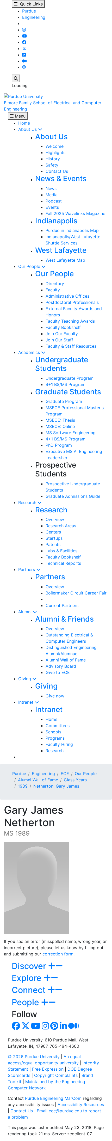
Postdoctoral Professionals (72, 302)
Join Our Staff (59, 339)
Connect (30, 990)
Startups (54, 538)
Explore (27, 978)
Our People (29, 266)
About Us (28, 129)
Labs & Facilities (61, 550)
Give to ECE (58, 672)
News (51, 188)
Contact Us (57, 171)
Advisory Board (61, 666)
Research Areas (61, 525)
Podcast (54, 201)
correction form (57, 953)
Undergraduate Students (61, 364)
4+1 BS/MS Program (65, 384)
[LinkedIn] (24, 54)
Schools (53, 731)
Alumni (25, 611)
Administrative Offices (67, 296)
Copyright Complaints (56, 1075)
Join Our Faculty (62, 333)
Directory (55, 283)
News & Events (60, 178)
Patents (53, 544)
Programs (55, 738)
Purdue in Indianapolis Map (72, 230)
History (53, 158)
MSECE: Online (60, 426)
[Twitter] (24, 48)
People (26, 1002)
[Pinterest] (54, 1027)
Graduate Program (64, 401)
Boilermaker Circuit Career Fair (76, 593)
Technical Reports (63, 563)
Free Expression (48, 1069)
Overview (55, 519)
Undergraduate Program (70, 378)
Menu (20, 116)
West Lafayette (60, 250)
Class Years (75, 779)
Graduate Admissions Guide (73, 496)
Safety (52, 165)
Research (28, 502)
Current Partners (62, 605)
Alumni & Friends (64, 619)
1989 (23, 786)
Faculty (53, 289)
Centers (53, 532)
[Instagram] (24, 29)
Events (52, 207)
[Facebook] (24, 42)
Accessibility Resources (81, 1104)
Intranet (26, 702)
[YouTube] (24, 36)
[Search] (16, 78)
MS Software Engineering (71, 432)
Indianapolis (56, 220)
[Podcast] (24, 67)
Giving (25, 678)
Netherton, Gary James (56, 786)
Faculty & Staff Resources (71, 346)
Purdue (29, 11)
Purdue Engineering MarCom (53, 1098)
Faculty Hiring (59, 744)
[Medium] (24, 61)
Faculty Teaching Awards (70, 321)
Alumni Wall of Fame (66, 659)
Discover (30, 966)
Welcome (55, 146)
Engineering (33, 17)
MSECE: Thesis (60, 420)
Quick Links (30, 4)
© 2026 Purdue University (34, 1056)
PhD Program (59, 445)
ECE (65, 773)
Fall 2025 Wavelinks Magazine (75, 213)
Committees (58, 725)
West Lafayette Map (65, 260)
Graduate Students (68, 391)
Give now (55, 695)
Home (24, 123)
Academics (29, 352)
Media (52, 194)
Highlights (55, 152)
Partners (27, 569)
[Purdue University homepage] (23, 96)
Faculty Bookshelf (63, 327)
